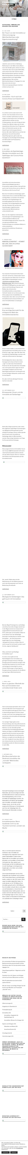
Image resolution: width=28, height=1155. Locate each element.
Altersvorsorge (6, 1003)
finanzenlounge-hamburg (12, 3)
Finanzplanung (6, 1009)
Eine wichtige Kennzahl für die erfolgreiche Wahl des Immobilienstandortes (13, 312)
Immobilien (5, 1013)
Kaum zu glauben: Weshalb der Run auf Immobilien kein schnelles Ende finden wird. (13, 686)
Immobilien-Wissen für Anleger (13, 1020)
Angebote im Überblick (8, 1006)
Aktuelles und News (9, 1026)
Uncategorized (6, 1033)
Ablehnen (14, 1152)
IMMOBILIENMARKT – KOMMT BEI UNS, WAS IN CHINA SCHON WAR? (13, 244)
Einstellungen (19, 1148)
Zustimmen (5, 1152)
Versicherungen (6, 1036)
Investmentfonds (9, 1029)
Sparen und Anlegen (8, 1024)
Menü (14, 19)
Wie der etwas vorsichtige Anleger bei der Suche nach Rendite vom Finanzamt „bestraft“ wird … (13, 987)
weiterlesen (5, 90)
